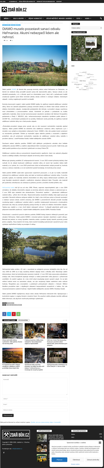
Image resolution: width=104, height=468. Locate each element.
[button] (100, 443)
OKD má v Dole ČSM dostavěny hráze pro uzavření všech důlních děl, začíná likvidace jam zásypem (57, 342)
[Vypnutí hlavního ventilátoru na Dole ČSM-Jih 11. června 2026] (57, 355)
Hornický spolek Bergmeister (46, 1)
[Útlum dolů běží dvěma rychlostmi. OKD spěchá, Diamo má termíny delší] (12, 331)
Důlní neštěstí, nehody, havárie (59, 18)
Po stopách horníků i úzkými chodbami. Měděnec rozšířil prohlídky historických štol (11, 366)
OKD (72, 437)
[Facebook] (4, 314)
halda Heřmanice (16, 305)
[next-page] (66, 320)
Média (6, 18)
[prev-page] (64, 320)
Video (87, 18)
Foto (78, 18)
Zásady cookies (75, 464)
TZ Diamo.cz (10, 303)
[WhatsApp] (18, 314)
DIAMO (14, 89)
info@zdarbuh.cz (17, 448)
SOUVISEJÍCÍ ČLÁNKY (9, 320)
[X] (9, 314)
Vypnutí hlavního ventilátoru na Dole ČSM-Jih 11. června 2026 (57, 365)
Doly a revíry (18, 18)
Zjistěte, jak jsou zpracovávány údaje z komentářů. (46, 422)
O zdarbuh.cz (13, 1)
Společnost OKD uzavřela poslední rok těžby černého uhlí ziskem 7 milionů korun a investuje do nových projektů (34, 367)
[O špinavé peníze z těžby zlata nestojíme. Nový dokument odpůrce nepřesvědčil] (35, 331)
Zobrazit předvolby (93, 460)
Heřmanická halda (8, 187)
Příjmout (59, 460)
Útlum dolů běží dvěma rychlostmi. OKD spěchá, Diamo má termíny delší (12, 341)
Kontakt (59, 1)
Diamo (16, 23)
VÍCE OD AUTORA (23, 320)
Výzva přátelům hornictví (27, 1)
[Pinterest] (14, 314)
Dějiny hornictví (35, 18)
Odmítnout (76, 460)
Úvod (3, 23)
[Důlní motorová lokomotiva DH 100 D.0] (42, 458)
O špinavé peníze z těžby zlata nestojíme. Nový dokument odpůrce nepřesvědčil (34, 341)
